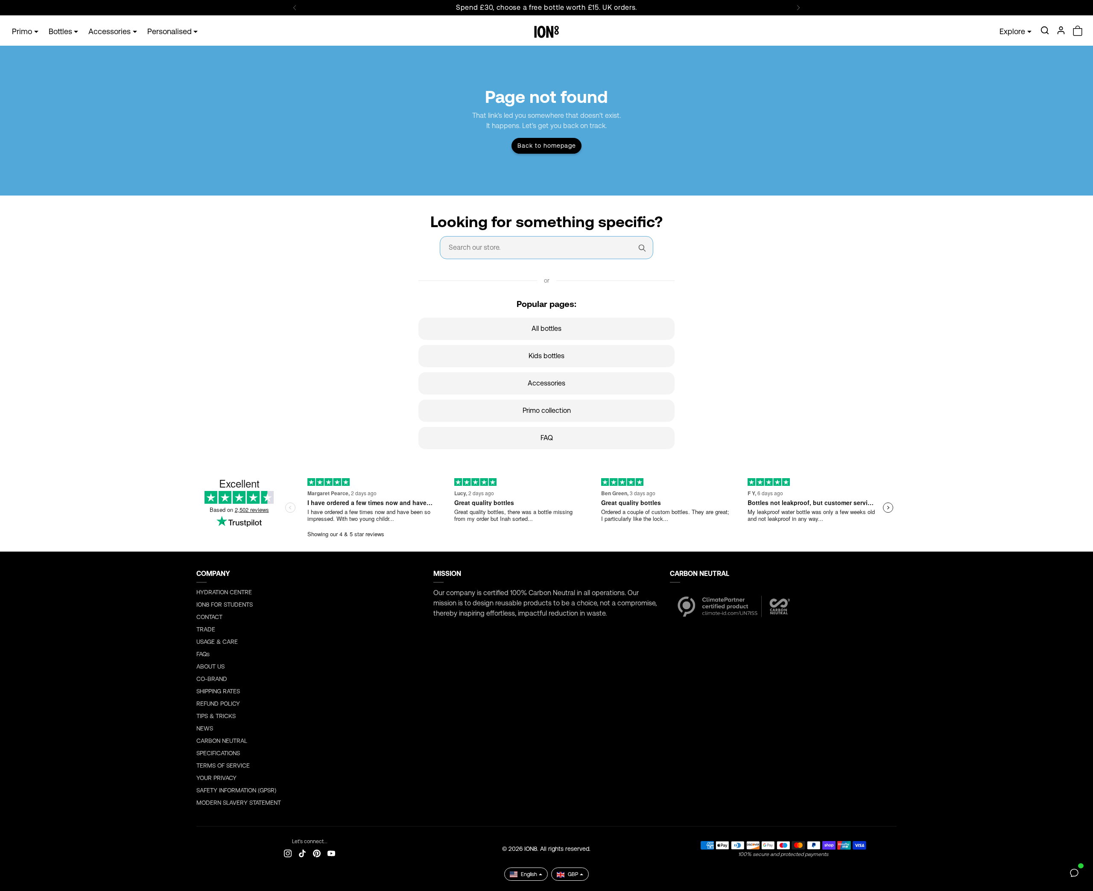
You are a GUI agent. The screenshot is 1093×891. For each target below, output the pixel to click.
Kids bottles (546, 356)
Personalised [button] (169, 31)
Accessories (546, 383)
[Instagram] (288, 853)
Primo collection (547, 410)
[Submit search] (642, 247)
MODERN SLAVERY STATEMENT (238, 802)
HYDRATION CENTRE (224, 592)
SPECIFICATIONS (218, 753)
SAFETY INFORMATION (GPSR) (236, 790)
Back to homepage (546, 145)
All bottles (546, 328)
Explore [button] (1012, 31)
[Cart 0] (1077, 31)
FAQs (203, 654)
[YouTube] (331, 853)
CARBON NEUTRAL (221, 740)
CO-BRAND (211, 678)
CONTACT (209, 616)
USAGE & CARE (217, 641)
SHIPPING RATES (218, 691)
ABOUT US (210, 666)
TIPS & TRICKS (216, 716)
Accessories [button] (109, 31)
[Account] (1061, 30)
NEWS (204, 728)
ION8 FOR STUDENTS (224, 604)
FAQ (547, 438)
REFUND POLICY (218, 703)
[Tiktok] (302, 853)
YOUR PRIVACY (216, 777)
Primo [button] (22, 31)
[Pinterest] (317, 853)
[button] (1045, 30)
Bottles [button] (60, 31)
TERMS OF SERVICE (223, 765)
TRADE (205, 629)
